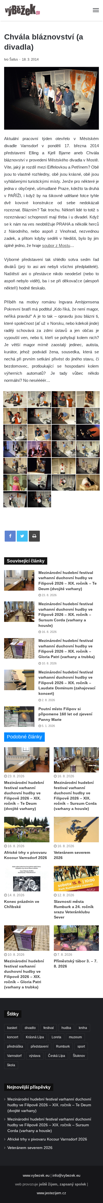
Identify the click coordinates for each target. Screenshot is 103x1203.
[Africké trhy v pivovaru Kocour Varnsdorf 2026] (26, 829)
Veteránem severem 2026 (29, 1148)
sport (81, 1046)
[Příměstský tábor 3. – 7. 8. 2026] (76, 938)
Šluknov (79, 1056)
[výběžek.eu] (23, 10)
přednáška (15, 1046)
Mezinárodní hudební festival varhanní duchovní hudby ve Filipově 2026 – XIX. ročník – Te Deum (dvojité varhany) (49, 1105)
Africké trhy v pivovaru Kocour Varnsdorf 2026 (47, 1139)
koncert (12, 1037)
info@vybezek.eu (66, 1175)
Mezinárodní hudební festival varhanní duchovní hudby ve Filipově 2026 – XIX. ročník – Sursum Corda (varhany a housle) (65, 614)
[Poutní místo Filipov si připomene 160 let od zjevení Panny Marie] (19, 716)
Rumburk (63, 1046)
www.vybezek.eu (36, 1175)
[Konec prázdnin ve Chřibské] (26, 878)
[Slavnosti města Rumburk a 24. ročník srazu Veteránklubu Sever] (76, 878)
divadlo (30, 1028)
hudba (66, 1028)
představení (39, 1046)
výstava (34, 1056)
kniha (83, 1028)
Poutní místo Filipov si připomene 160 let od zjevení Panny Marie (65, 714)
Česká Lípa (56, 1056)
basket (12, 1028)
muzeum (75, 1037)
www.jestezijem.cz (51, 1193)
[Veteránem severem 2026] (76, 829)
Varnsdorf (14, 1056)
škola (11, 1065)
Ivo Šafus (11, 59)
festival (48, 1028)
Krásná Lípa (35, 1037)
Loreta (56, 1037)
